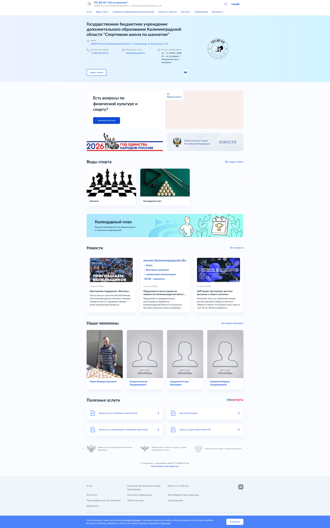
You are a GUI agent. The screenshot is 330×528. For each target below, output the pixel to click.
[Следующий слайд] (247, 448)
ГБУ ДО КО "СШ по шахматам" (111, 3)
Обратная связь (135, 500)
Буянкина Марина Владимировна (220, 383)
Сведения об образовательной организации (133, 12)
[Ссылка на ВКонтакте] (240, 486)
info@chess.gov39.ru (135, 53)
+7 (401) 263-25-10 (99, 53)
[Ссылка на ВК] (185, 72)
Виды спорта (102, 12)
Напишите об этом (107, 120)
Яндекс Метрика (132, 520)
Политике (165, 523)
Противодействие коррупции (165, 466)
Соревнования (201, 12)
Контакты (185, 12)
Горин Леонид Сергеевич (103, 382)
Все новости (236, 248)
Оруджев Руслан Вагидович (179, 383)
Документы (217, 12)
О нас (89, 12)
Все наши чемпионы (232, 323)
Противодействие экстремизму (104, 500)
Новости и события (167, 12)
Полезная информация (139, 495)
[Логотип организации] (89, 4)
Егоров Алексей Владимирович (138, 383)
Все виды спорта (234, 162)
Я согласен (235, 522)
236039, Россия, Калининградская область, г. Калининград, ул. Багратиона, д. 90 (129, 44)
